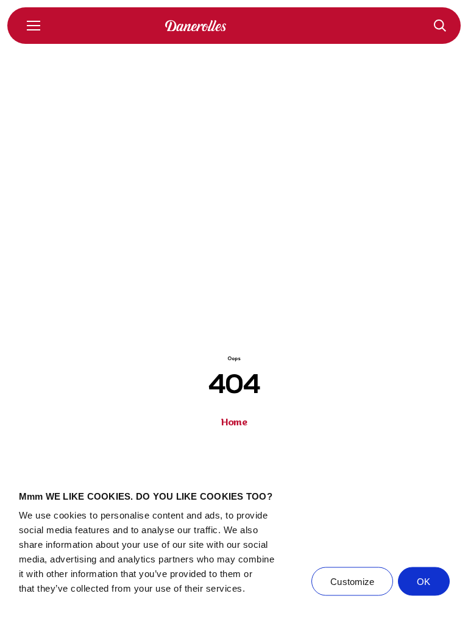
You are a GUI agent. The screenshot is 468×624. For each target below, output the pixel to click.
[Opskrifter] (440, 26)
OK (423, 581)
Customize (352, 581)
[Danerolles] (234, 26)
